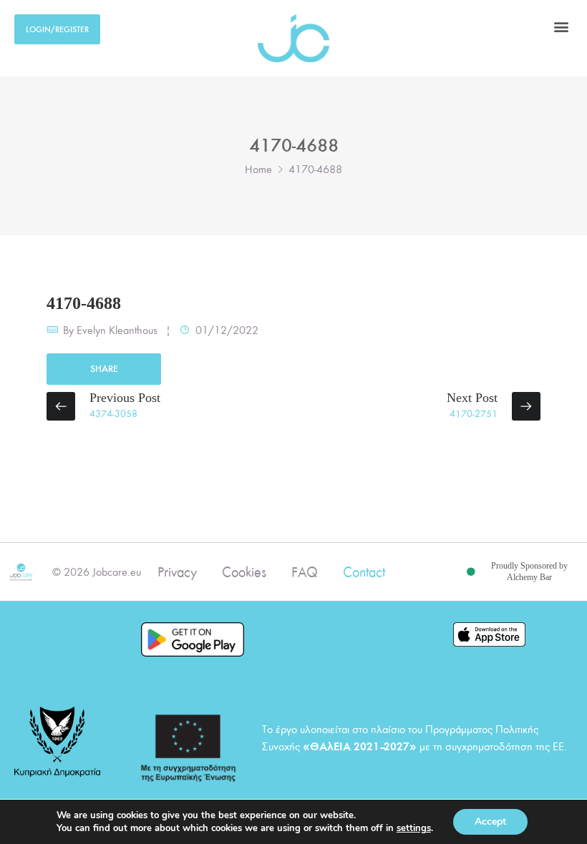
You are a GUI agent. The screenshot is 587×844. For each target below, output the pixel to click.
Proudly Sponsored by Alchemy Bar (529, 571)
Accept (490, 821)
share (104, 369)
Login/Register (57, 29)
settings (414, 828)
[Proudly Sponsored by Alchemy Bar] (471, 572)
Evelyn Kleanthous (117, 330)
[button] (561, 26)
